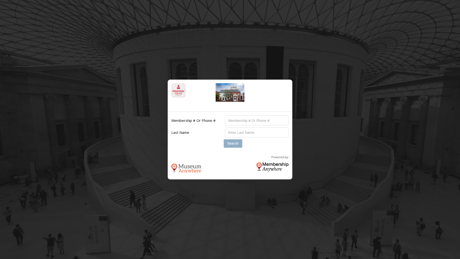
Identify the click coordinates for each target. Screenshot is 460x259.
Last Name (180, 132)
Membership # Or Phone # (193, 120)
